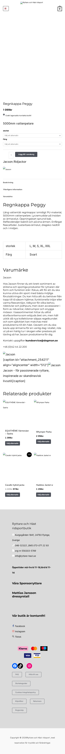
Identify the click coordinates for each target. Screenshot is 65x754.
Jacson (8, 161)
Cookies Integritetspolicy (25, 692)
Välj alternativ (12, 443)
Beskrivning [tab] (8, 182)
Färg (5, 139)
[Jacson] (7, 169)
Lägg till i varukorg (26, 154)
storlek (6, 131)
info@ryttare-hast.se (25, 556)
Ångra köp (19, 710)
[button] (32, 8)
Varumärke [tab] (8, 196)
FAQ (17, 674)
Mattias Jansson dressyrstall (24, 594)
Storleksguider (21, 683)
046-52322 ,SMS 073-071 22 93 (32, 545)
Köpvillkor (19, 701)
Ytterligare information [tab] (12, 189)
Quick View (17, 425)
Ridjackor (20, 161)
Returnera (37, 701)
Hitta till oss (33, 674)
